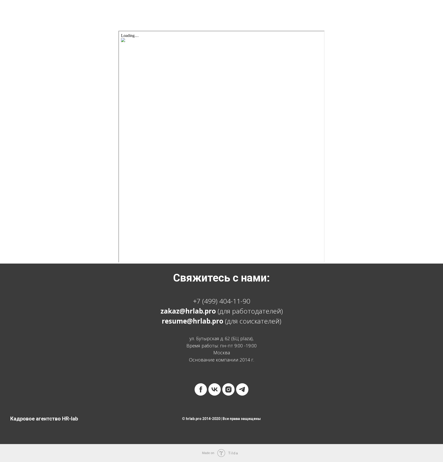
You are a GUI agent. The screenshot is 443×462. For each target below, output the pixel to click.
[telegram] (242, 389)
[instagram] (228, 389)
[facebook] (201, 389)
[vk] (214, 389)
